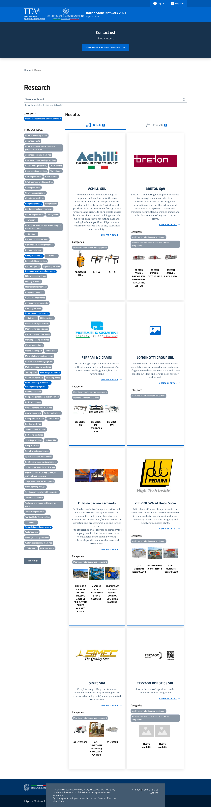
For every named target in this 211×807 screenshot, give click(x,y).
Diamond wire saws (33, 250)
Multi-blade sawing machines (38, 366)
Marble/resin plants (34, 345)
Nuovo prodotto (146, 745)
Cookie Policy (150, 790)
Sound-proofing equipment (37, 450)
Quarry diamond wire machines (38, 407)
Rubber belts (53, 418)
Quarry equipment (33, 413)
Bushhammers (51, 176)
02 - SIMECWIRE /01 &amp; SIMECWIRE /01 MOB (96, 748)
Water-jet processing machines (38, 542)
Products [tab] (159, 125)
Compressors (51, 203)
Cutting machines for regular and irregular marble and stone (43, 227)
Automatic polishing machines (38, 154)
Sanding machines (33, 423)
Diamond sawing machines (36, 239)
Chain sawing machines (35, 192)
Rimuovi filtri (32, 560)
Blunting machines (33, 176)
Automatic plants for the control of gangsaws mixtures (40, 148)
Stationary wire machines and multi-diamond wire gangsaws (41, 474)
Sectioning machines (34, 434)
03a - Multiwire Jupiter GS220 (171, 569)
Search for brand (34, 99)
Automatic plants (32, 140)
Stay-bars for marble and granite (39, 481)
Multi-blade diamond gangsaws (39, 361)
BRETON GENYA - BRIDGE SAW (170, 273)
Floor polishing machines (36, 286)
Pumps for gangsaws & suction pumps (42, 396)
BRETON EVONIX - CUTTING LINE (155, 273)
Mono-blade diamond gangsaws (39, 355)
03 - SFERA (112, 742)
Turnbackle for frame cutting (37, 516)
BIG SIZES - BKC (80, 423)
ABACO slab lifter (80, 273)
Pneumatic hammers (34, 377)
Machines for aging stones (36, 328)
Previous (69, 263)
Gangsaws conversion (34, 292)
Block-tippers (56, 171)
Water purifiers (31, 531)
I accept (153, 793)
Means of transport (33, 350)
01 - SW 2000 (80, 742)
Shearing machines (33, 440)
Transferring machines (34, 511)
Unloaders (31, 522)
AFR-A (96, 272)
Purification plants (33, 402)
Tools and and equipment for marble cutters (40, 504)
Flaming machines (33, 281)
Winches (31, 548)
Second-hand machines (35, 429)
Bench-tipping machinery (36, 165)
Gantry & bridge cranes (35, 297)
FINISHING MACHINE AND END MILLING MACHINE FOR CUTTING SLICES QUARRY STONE (80, 598)
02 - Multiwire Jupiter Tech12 (155, 567)
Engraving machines (51, 266)
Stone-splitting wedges (35, 486)
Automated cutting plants (36, 135)
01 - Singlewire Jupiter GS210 (139, 569)
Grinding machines (33, 308)
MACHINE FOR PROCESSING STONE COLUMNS (96, 592)
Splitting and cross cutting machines (41, 461)
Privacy (136, 790)
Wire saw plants (47, 548)
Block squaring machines (36, 171)
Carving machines (32, 187)
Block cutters (56, 165)
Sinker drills (51, 440)
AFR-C (112, 272)
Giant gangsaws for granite (36, 303)
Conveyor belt (53, 214)
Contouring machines (34, 214)
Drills (51, 255)
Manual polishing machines (37, 339)
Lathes (31, 317)
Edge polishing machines (36, 260)
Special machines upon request (38, 456)
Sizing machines (32, 445)
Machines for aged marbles (37, 323)
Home (27, 70)
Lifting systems (47, 317)
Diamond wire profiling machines (39, 244)
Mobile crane (51, 350)
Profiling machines (33, 391)
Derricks (31, 233)
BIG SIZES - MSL (112, 423)
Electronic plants (32, 266)
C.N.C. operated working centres (39, 181)
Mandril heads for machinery (37, 334)
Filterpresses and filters (35, 275)
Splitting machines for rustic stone (40, 467)
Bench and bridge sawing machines (40, 160)
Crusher (31, 219)
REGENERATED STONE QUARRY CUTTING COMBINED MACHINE (112, 594)
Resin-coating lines (52, 413)
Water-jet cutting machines (37, 537)
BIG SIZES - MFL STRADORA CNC (96, 426)
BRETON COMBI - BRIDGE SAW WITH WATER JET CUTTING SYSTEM (139, 277)
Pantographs (31, 372)
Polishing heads (53, 377)
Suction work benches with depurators (42, 492)
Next (124, 263)
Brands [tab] (98, 125)
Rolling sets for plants (34, 418)
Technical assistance (34, 497)
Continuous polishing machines (38, 209)
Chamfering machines (34, 198)
